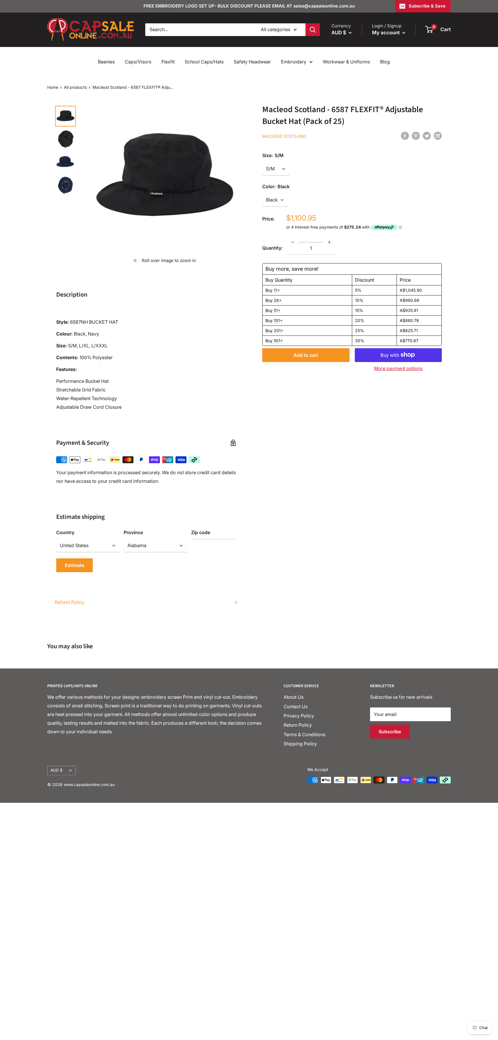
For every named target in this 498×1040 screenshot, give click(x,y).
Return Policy (298, 725)
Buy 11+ (272, 289)
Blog (385, 62)
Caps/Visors (138, 62)
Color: (276, 186)
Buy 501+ (274, 340)
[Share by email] (438, 135)
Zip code (200, 532)
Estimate (74, 565)
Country (65, 532)
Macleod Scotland (284, 136)
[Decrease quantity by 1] (292, 242)
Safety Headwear (252, 62)
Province (133, 532)
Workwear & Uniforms (346, 62)
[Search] (312, 29)
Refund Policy (69, 602)
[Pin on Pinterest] (416, 135)
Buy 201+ (274, 330)
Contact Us (296, 706)
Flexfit (168, 62)
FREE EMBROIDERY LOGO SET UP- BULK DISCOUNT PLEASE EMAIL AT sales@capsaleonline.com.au (249, 6)
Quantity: (272, 247)
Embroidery (293, 62)
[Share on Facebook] (405, 135)
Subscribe (390, 731)
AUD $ (56, 770)
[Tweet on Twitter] (427, 135)
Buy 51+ (272, 310)
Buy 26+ (273, 299)
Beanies (106, 62)
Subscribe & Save (427, 6)
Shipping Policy (300, 744)
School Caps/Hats (204, 62)
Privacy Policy (299, 716)
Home (52, 87)
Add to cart (305, 355)
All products (75, 87)
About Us (293, 697)
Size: (273, 155)
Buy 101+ (273, 320)
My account (386, 32)
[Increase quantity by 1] (329, 242)
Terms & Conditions (304, 734)
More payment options (398, 368)
